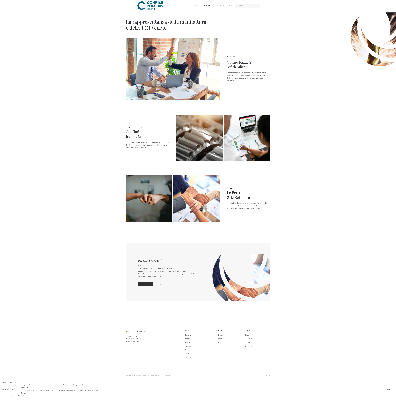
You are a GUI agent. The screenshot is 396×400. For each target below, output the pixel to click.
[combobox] (247, 6)
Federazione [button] (207, 5)
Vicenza (188, 357)
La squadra (161, 284)
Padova (188, 338)
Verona (187, 353)
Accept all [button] (5, 389)
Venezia (188, 350)
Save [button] (18, 395)
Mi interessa (145, 284)
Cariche (247, 342)
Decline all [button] (16, 389)
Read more (390, 389)
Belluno (188, 335)
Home (196, 5)
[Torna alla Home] (150, 6)
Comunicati (249, 346)
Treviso (188, 346)
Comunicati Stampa (224, 5)
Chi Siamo (248, 338)
